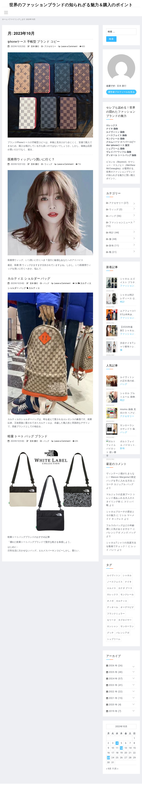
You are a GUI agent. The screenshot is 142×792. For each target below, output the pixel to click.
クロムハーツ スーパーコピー (121, 142)
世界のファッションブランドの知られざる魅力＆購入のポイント (71, 5)
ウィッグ (48, 164)
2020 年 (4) (114, 704)
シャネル (127, 575)
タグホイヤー (125, 620)
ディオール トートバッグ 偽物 (121, 155)
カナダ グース (125, 588)
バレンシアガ (122, 632)
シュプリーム (113, 639)
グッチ (110, 632)
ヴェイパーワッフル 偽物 (118, 152)
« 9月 (108, 768)
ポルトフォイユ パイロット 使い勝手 (127, 445)
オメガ (110, 601)
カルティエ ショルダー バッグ (29, 278)
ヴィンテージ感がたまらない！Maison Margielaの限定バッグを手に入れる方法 (121, 477)
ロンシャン (112, 626)
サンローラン (127, 626)
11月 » (115, 768)
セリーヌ (111, 620)
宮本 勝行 (35, 46)
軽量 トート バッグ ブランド (28, 436)
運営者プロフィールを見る (121, 92)
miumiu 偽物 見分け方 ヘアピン (128, 413)
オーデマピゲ (127, 607)
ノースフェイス (115, 582)
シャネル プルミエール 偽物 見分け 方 (127, 397)
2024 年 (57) (115, 678)
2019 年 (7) (114, 711)
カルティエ (34, 288)
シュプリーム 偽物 (115, 148)
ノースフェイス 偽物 (116, 135)
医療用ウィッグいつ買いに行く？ (31, 159)
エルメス (111, 588)
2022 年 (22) (115, 691)
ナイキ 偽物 (112, 128)
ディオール (112, 607)
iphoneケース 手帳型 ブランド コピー (34, 41)
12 (121, 748)
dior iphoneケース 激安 (118, 145)
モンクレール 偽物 (115, 138)
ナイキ (128, 582)
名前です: (111, 86)
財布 (113, 245)
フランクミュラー (116, 613)
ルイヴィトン (113, 575)
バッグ (46, 283)
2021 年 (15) (115, 698)
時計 (113, 232)
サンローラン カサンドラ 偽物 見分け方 (127, 429)
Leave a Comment (69, 46)
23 (108, 757)
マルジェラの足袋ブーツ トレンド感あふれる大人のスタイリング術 (120, 498)
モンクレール (127, 594)
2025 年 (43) (115, 672)
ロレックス (111, 125)
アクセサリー (50, 46)
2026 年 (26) (115, 665)
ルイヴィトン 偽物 (115, 132)
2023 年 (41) (115, 685)
